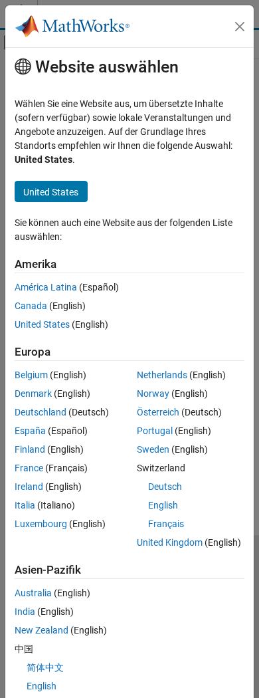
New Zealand (41, 630)
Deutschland (40, 412)
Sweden (153, 449)
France (29, 468)
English (163, 505)
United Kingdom (170, 542)
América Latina (46, 287)
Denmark (33, 393)
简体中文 (45, 667)
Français (166, 524)
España (30, 430)
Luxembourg (41, 524)
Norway (153, 393)
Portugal (155, 430)
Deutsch (165, 486)
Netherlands (162, 375)
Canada (31, 305)
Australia (33, 593)
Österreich (158, 412)
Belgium (31, 375)
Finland (30, 449)
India (25, 611)
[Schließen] (239, 26)
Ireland (29, 486)
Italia (25, 505)
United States (42, 324)
